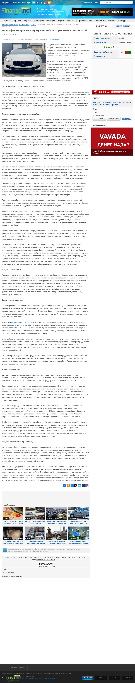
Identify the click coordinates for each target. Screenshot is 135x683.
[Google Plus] (45, 2)
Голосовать (99, 119)
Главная (7, 20)
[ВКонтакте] (41, 2)
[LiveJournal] (83, 485)
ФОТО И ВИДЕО (101, 125)
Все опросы (126, 119)
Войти (96, 2)
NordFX (121, 38)
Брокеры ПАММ (125, 42)
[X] (75, 485)
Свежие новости (8, 573)
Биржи (61, 20)
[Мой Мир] (72, 485)
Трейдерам (38, 20)
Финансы (71, 20)
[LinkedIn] (79, 485)
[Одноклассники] (68, 485)
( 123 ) (121, 52)
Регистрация (88, 2)
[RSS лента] (49, 2)
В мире (111, 20)
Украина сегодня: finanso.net (32, 678)
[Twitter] (33, 2)
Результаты (114, 119)
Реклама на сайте (18, 667)
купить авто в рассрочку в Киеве (21, 322)
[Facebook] (37, 2)
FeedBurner (50, 566)
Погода (5, 576)
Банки (57, 518)
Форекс (27, 20)
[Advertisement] (46, 497)
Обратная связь (50, 678)
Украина (17, 20)
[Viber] (86, 485)
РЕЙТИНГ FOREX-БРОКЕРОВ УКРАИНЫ (112, 34)
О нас (5, 667)
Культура (122, 20)
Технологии (100, 20)
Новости (11, 576)
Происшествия (85, 20)
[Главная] (16, 15)
